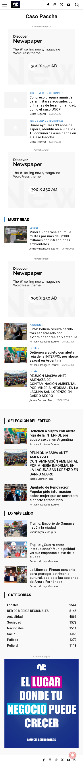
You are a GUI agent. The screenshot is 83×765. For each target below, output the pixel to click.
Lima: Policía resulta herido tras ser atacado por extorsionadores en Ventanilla (53, 333)
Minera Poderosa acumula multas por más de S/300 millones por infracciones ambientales (50, 238)
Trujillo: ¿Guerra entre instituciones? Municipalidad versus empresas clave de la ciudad (52, 551)
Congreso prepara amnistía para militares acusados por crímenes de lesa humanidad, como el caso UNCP (52, 103)
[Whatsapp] (75, 760)
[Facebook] (48, 5)
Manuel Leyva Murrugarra (43, 531)
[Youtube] (68, 5)
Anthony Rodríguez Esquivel (44, 248)
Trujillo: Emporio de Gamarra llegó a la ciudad (52, 525)
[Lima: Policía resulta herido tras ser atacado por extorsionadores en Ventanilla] (15, 331)
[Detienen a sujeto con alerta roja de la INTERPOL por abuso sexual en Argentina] (15, 355)
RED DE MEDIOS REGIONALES (46, 93)
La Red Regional (37, 113)
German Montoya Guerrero (44, 561)
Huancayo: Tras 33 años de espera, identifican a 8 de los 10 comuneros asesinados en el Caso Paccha (52, 131)
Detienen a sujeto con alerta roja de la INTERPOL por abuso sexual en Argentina (54, 356)
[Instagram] (55, 5)
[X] (61, 5)
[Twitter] (62, 760)
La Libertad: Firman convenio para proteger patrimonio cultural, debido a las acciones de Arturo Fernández (54, 576)
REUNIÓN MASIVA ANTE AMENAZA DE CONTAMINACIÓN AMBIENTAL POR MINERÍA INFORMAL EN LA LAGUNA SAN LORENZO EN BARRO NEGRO (54, 386)
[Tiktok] (56, 760)
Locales (33, 227)
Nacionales (36, 324)
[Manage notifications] (72, 755)
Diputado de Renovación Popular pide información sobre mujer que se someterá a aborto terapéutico (54, 493)
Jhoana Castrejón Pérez (42, 400)
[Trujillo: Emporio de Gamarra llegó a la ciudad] (15, 528)
